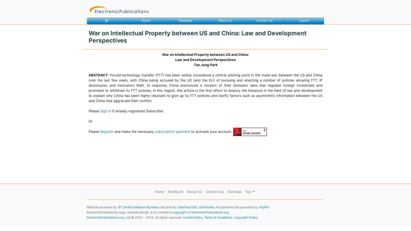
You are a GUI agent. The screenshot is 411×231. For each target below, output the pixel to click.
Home (146, 20)
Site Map (234, 192)
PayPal (264, 207)
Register (106, 131)
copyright (180, 212)
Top (248, 192)
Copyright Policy (246, 217)
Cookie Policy (13, 221)
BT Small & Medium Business (138, 207)
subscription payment (172, 131)
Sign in (105, 111)
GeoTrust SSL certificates (196, 207)
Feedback (186, 20)
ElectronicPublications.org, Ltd (108, 217)
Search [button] (304, 20)
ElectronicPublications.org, (22, 213)
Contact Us (264, 20)
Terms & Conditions (36, 221)
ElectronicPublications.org (210, 212)
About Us (225, 20)
